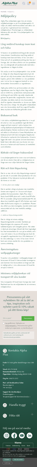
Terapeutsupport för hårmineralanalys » (16, 397)
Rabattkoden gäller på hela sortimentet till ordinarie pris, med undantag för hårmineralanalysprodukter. (16, 335)
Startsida (3, 12)
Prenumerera (28, 318)
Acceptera (6, 459)
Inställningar (7, 463)
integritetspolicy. (11, 326)
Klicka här (20, 372)
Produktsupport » (9, 394)
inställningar (22, 456)
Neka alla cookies (18, 459)
